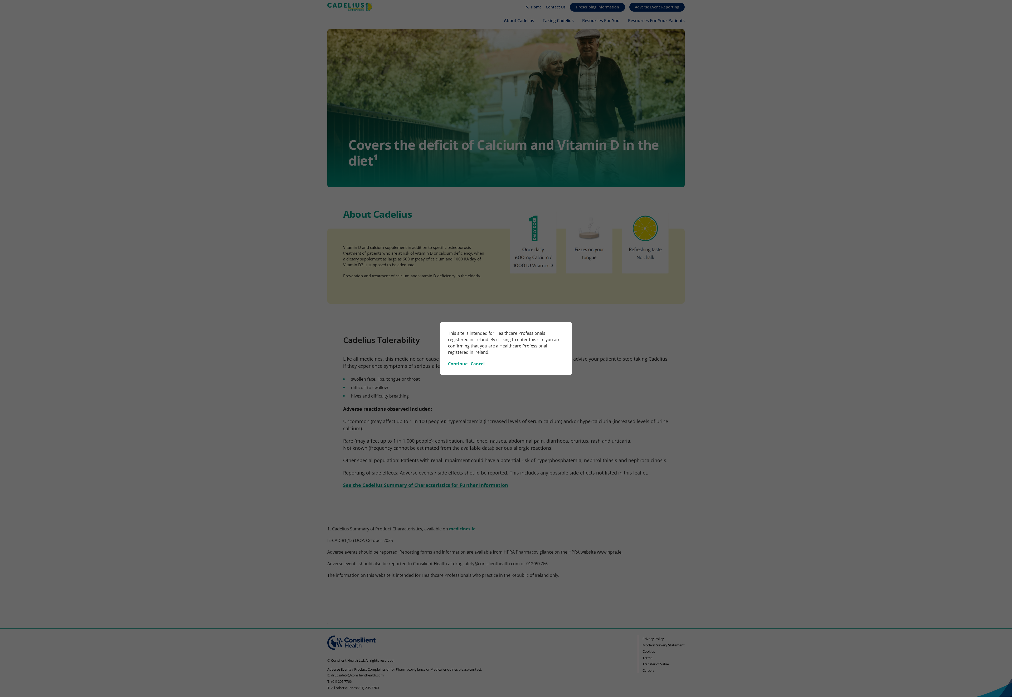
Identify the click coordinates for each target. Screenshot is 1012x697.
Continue (458, 364)
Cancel (478, 364)
